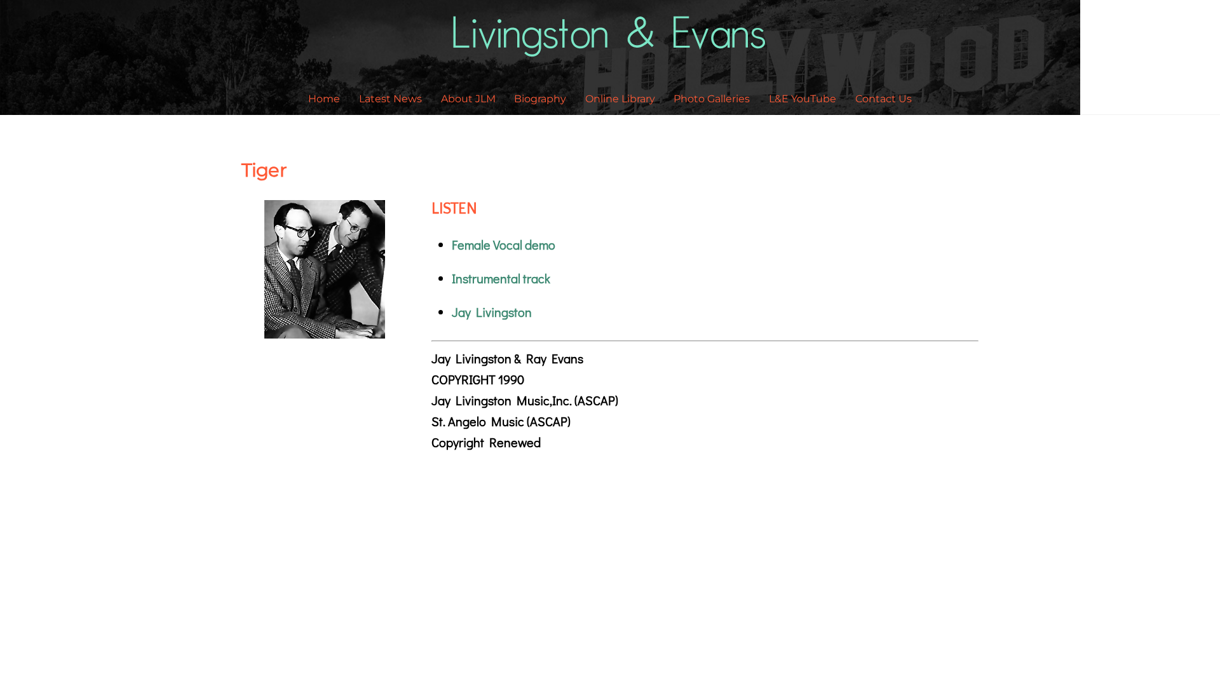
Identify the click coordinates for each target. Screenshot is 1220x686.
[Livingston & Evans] (610, 48)
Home (324, 99)
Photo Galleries (712, 99)
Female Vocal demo (503, 244)
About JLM (468, 99)
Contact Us (883, 99)
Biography (540, 99)
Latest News (390, 99)
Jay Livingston (492, 312)
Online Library (620, 99)
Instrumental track (501, 278)
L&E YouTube (802, 99)
